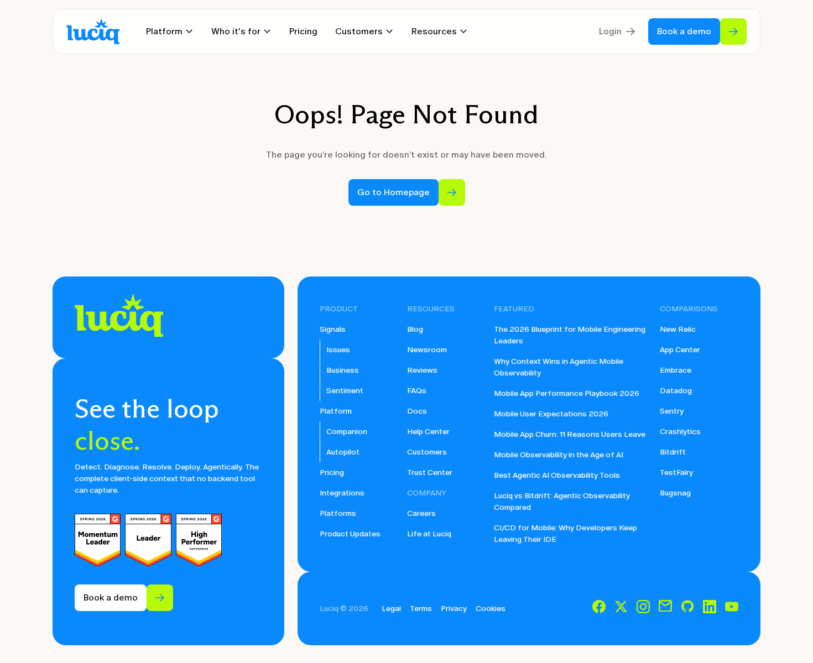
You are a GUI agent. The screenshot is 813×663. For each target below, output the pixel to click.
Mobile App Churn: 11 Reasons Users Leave (569, 434)
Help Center (428, 431)
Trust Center (429, 472)
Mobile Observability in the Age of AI (558, 455)
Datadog (676, 390)
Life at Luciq (429, 534)
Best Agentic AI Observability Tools (557, 475)
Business (342, 370)
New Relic (678, 329)
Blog (415, 329)
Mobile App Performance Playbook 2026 (566, 393)
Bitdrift (673, 452)
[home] (92, 32)
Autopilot (342, 452)
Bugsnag (675, 493)
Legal (391, 608)
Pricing (303, 31)
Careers (421, 513)
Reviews (422, 370)
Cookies (490, 608)
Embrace (675, 370)
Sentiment (344, 390)
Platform (336, 411)
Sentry (672, 411)
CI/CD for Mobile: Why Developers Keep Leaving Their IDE (565, 533)
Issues (338, 349)
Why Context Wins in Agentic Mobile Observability (558, 367)
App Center (680, 349)
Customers (427, 452)
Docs (417, 411)
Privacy (454, 608)
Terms (421, 608)
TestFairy (676, 472)
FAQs (416, 390)
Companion (346, 431)
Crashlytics (680, 431)
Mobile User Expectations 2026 (551, 414)
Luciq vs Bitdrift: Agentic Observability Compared (562, 501)
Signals (333, 329)
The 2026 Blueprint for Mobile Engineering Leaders (569, 335)
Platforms (338, 513)
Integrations (342, 493)
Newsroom (427, 349)
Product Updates (350, 534)
